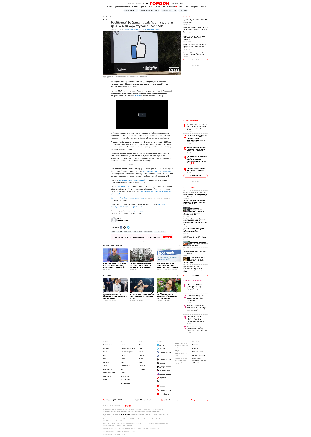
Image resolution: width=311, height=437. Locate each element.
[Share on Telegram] (128, 227)
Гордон (105, 16)
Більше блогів (195, 59)
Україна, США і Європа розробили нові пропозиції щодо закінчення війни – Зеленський (194, 202)
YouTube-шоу (125, 379)
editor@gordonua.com (172, 400)
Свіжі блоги (188, 16)
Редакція (195, 348)
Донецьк (141, 355)
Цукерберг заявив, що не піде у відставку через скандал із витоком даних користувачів (114, 265)
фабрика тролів (138, 231)
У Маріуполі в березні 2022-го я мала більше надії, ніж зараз (194, 46)
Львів (140, 348)
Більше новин (195, 275)
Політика (106, 348)
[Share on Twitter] (124, 227)
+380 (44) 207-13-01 (114, 400)
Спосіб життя (107, 369)
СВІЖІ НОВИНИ (189, 188)
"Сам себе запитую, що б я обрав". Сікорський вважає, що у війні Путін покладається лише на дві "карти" (195, 194)
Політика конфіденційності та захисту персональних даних (181, 352)
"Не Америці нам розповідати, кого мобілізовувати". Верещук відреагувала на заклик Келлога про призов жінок (195, 221)
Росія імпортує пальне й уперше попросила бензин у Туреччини (199, 243)
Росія (113, 231)
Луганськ (142, 369)
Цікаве (105, 379)
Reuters (138, 96)
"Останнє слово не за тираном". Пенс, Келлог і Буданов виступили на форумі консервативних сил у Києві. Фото (197, 160)
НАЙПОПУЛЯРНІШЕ (190, 120)
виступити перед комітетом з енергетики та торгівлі (151, 211)
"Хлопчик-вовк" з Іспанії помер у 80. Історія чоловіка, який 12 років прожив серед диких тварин (197, 127)
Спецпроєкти (125, 383)
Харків (141, 359)
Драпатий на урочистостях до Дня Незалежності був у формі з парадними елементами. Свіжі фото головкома (197, 308)
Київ (140, 345)
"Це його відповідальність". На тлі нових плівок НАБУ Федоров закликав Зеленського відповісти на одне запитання (197, 138)
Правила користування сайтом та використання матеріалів (181, 345)
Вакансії (195, 345)
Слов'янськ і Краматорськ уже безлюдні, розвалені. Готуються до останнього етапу (195, 29)
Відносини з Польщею (169, 10)
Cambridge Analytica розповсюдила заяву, (127, 198)
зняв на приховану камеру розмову (157, 171)
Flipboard (162, 378)
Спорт (105, 359)
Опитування (195, 7)
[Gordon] (159, 3)
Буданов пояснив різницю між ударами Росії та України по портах (194, 236)
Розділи (123, 341)
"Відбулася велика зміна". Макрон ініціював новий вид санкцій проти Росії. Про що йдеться (194, 229)
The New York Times (125, 187)
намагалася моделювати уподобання (133, 180)
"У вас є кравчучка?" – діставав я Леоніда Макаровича (194, 53)
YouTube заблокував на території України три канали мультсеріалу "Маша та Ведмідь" (194, 260)
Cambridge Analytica (160, 231)
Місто (140, 341)
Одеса (141, 352)
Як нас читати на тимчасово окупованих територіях (199, 360)
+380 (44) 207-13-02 (143, 400)
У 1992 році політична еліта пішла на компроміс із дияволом (194, 37)
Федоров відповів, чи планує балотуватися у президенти (196, 169)
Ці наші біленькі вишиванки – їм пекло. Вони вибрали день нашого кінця (195, 20)
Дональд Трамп (148, 231)
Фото (180, 7)
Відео (186, 7)
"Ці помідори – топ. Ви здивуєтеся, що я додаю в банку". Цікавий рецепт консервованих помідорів (195, 318)
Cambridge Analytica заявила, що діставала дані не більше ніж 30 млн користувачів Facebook (142, 265)
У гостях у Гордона (139, 7)
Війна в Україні (107, 345)
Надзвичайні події (109, 372)
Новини (109, 7)
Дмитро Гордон (165, 345)
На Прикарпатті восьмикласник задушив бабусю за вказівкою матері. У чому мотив (195, 251)
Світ (110, 16)
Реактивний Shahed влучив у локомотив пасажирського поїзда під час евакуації (196, 149)
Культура (106, 362)
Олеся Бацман (164, 370)
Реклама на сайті (197, 352)
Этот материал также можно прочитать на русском (143, 29)
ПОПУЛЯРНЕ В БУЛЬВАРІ (192, 280)
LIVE (163, 7)
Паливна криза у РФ (130, 10)
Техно (105, 365)
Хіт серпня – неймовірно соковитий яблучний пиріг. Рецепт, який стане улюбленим (197, 328)
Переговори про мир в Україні (149, 10)
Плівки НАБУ (183, 10)
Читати (167, 237)
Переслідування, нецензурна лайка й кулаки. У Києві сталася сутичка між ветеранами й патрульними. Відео (194, 211)
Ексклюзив (171, 7)
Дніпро (141, 362)
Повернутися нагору (197, 400)
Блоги (150, 7)
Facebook (119, 231)
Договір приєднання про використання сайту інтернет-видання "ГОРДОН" (181, 361)
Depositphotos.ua (125, 414)
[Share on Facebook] (121, 227)
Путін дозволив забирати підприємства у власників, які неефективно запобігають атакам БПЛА (193, 269)
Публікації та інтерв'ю (122, 7)
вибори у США (128, 231)
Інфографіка (107, 376)
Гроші (105, 352)
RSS (160, 381)
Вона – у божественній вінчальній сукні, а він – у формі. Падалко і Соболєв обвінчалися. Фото (195, 287)
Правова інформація (198, 355)
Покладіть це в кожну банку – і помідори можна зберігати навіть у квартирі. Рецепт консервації (197, 297)
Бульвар (157, 7)
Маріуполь (142, 365)
